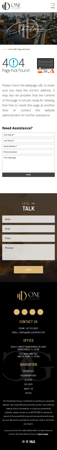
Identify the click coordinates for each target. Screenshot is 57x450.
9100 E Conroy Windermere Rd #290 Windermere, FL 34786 (28, 348)
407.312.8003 (36, 412)
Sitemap (12, 434)
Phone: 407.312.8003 (28, 328)
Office (28, 393)
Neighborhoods (28, 375)
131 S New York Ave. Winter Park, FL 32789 (29, 355)
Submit (28, 269)
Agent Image (43, 434)
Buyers (28, 380)
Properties (28, 371)
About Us (28, 388)
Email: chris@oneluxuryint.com (28, 332)
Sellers (28, 384)
